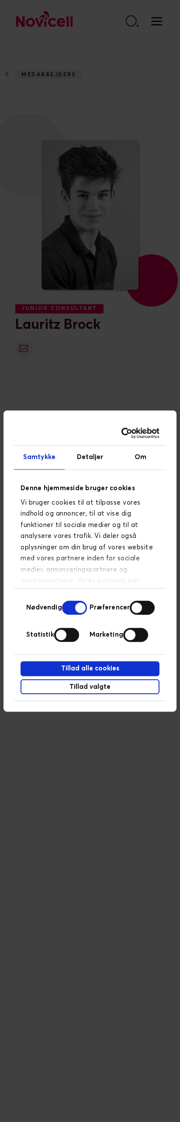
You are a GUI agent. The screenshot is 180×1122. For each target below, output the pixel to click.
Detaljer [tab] (90, 457)
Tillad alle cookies (90, 668)
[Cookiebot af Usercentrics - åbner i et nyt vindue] (123, 433)
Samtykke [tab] (39, 457)
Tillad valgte (90, 687)
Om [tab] (140, 457)
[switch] (142, 608)
